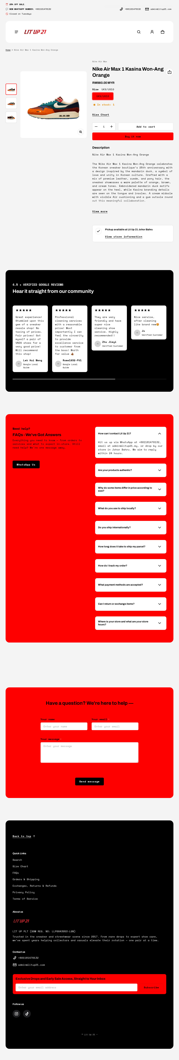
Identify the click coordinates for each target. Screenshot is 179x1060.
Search (17, 860)
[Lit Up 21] (35, 32)
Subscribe (151, 987)
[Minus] (96, 126)
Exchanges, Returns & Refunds (35, 886)
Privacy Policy (24, 892)
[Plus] (111, 126)
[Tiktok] (27, 1014)
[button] (139, 32)
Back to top (22, 836)
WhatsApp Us (26, 464)
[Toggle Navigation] (16, 32)
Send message (89, 781)
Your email (100, 719)
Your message (51, 739)
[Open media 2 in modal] (53, 104)
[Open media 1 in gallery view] (11, 89)
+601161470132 (133, 9)
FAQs (16, 873)
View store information (123, 236)
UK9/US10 (102, 96)
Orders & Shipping (26, 879)
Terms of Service (25, 899)
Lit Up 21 (89, 1034)
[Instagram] (16, 1014)
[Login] (152, 32)
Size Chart (100, 114)
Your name (48, 719)
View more (100, 211)
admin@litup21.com (161, 9)
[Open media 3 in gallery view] (11, 117)
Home (8, 49)
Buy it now (133, 136)
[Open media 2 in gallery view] (11, 103)
